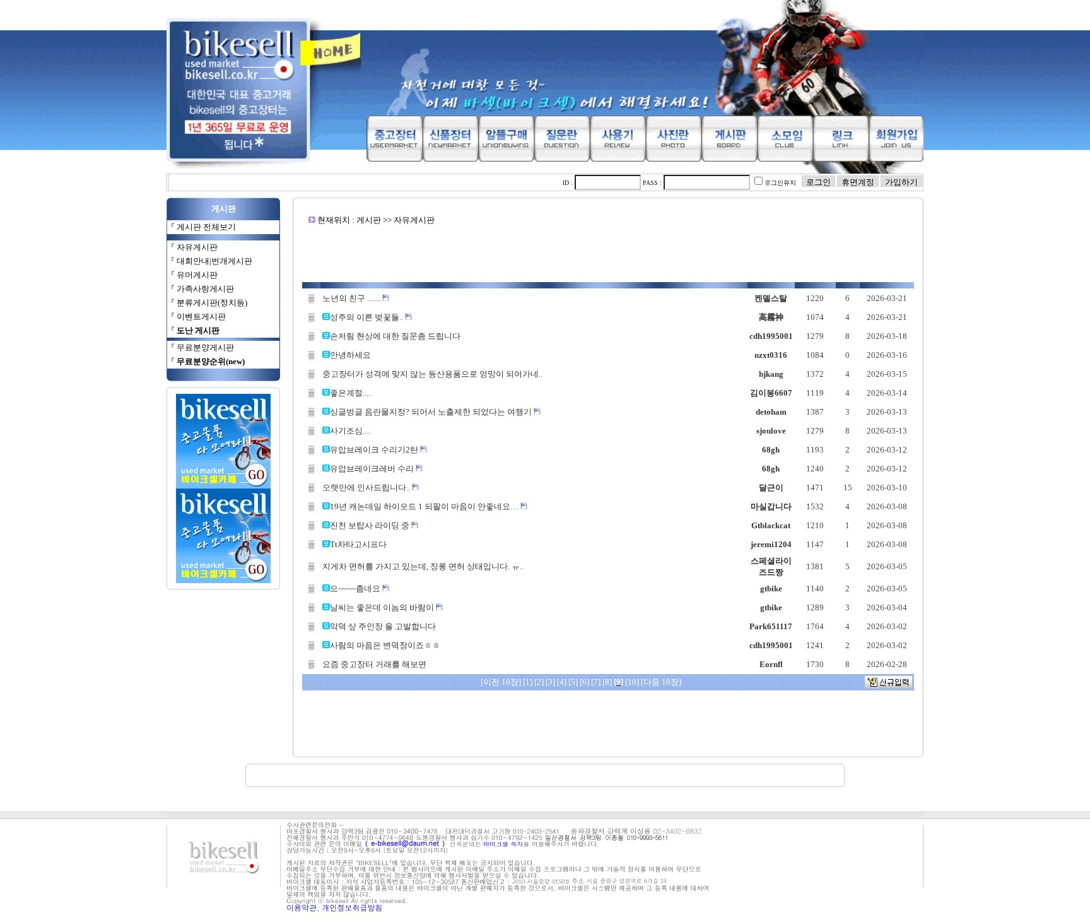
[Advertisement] (608, 253)
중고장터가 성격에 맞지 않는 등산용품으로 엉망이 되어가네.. (432, 374)
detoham (771, 412)
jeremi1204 (771, 544)
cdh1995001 (771, 336)
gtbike (771, 588)
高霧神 (771, 317)
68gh (771, 449)
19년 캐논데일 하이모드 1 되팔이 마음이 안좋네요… (425, 506)
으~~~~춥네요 (356, 588)
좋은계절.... (350, 393)
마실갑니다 (771, 506)
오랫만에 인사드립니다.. (367, 487)
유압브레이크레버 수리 (373, 468)
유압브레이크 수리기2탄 (375, 449)
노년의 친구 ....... (352, 298)
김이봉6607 (771, 393)
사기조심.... (350, 430)
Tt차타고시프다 (358, 544)
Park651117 (770, 626)
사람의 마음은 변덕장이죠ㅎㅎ (385, 645)
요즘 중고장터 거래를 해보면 (374, 664)
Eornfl (771, 664)
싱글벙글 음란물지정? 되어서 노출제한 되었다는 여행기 (432, 412)
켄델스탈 (770, 298)
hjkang (771, 374)
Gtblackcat (770, 525)
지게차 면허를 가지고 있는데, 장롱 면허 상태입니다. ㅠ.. (423, 566)
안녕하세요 (350, 355)
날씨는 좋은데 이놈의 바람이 (383, 607)
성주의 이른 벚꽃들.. (367, 317)
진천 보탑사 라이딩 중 (370, 525)
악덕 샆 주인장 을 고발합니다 (383, 626)
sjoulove (771, 430)
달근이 (771, 487)
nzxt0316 (770, 355)
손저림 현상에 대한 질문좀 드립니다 (395, 336)
